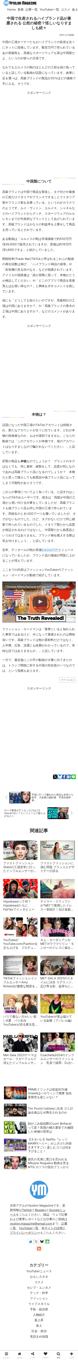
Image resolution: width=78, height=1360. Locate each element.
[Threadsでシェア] (36, 781)
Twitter (27, 1210)
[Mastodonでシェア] (12, 781)
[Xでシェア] (6, 781)
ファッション (67, 679)
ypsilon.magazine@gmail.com (31, 1223)
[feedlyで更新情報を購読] (47, 1241)
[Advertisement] (39, 134)
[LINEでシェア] (53, 781)
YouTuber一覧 (28, 1228)
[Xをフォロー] (36, 1241)
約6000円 (48, 550)
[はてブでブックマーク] (48, 781)
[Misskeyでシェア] (24, 781)
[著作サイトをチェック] (30, 1241)
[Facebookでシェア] (30, 781)
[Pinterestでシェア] (59, 781)
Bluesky (40, 1210)
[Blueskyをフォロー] (41, 1241)
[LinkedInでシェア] (65, 781)
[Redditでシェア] (41, 781)
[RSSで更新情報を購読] (39, 1248)
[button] (71, 781)
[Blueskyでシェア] (18, 781)
